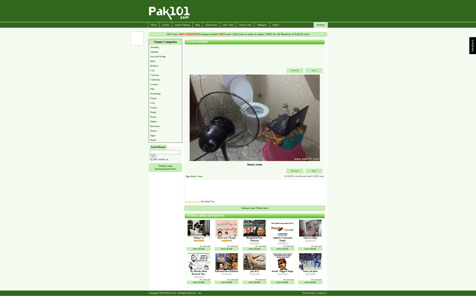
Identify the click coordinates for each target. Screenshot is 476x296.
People (153, 112)
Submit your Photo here (254, 208)
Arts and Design (158, 56)
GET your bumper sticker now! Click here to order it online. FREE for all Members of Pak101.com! (238, 34)
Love (152, 103)
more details (199, 248)
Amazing (154, 47)
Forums (165, 25)
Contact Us (322, 293)
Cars (152, 70)
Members (321, 25)
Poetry (153, 117)
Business (154, 66)
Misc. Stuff (228, 25)
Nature (153, 107)
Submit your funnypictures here (165, 167)
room (199, 176)
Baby (152, 61)
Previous (295, 70)
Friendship (155, 93)
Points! (276, 25)
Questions (155, 126)
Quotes (153, 131)
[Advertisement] (259, 11)
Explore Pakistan (182, 25)
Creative (154, 84)
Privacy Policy (309, 293)
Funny (153, 98)
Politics (153, 121)
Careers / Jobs (245, 25)
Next (314, 70)
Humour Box (211, 25)
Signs (152, 135)
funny (193, 176)
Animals (154, 52)
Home (154, 25)
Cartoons (154, 75)
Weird (153, 140)
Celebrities (155, 79)
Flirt (152, 89)
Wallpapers (262, 25)
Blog (198, 25)
